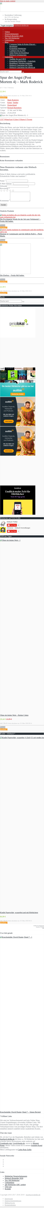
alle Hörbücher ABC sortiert (15, 1185)
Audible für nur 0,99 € (17, 59)
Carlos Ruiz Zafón (24, 1150)
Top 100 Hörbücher (12, 38)
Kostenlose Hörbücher (17, 49)
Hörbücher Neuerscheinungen (16, 1176)
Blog (6, 42)
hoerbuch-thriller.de (21, 25)
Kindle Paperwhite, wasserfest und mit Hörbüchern (19, 913)
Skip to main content (7, 1)
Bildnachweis (10, 1203)
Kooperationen (10, 1205)
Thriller (15, 103)
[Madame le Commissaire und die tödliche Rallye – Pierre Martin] (22, 232)
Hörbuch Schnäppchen (17, 55)
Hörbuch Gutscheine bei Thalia (21, 65)
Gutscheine (9, 57)
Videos (7, 32)
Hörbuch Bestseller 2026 (14, 36)
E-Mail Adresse (6, 184)
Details (2, 225)
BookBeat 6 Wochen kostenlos (20, 63)
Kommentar (5, 201)
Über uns (8, 1187)
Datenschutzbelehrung (13, 1201)
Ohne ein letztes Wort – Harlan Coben (14, 715)
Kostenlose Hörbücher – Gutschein (22, 61)
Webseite (3, 186)
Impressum (9, 1199)
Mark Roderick (13, 100)
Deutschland (12, 105)
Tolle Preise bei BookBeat (19, 53)
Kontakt (8, 1189)
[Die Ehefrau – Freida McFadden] (15, 273)
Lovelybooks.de (19, 1143)
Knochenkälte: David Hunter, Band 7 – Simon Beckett (20, 1112)
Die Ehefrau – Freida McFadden (12, 275)
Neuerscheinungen (12, 34)
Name (3, 181)
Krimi (9, 103)
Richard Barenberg (14, 108)
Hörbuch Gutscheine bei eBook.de (22, 67)
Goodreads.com (6, 1143)
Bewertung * (5, 188)
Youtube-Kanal (36, 1145)
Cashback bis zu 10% (17, 51)
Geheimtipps (9, 40)
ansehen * (3, 98)
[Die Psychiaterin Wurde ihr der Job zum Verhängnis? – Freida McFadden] (22, 217)
